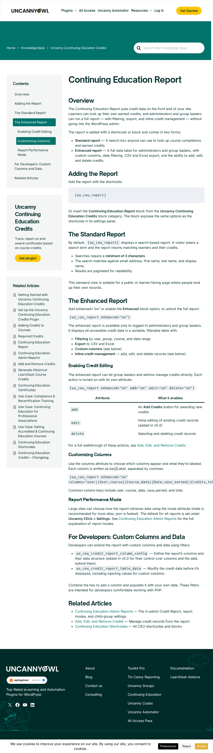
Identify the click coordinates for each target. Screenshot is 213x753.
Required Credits (30, 336)
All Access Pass (140, 721)
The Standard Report (30, 113)
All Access (87, 11)
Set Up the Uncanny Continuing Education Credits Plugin (34, 314)
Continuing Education (144, 694)
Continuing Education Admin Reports (147, 519)
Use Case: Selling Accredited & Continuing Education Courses (36, 431)
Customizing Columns (34, 141)
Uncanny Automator (113, 11)
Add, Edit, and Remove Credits (161, 445)
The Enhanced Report (31, 122)
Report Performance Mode (33, 152)
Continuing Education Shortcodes (101, 626)
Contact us (93, 686)
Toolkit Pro (136, 668)
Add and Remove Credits (36, 364)
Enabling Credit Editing (35, 132)
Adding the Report (28, 103)
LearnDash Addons (185, 677)
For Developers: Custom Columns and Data (33, 166)
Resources (139, 11)
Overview (22, 94)
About (90, 668)
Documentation (182, 668)
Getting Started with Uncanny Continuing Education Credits (33, 299)
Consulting (93, 694)
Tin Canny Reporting (144, 677)
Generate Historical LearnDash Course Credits (32, 374)
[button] (75, 10)
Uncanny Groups (141, 686)
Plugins (67, 11)
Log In (159, 11)
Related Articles (26, 178)
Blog (88, 677)
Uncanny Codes (140, 703)
